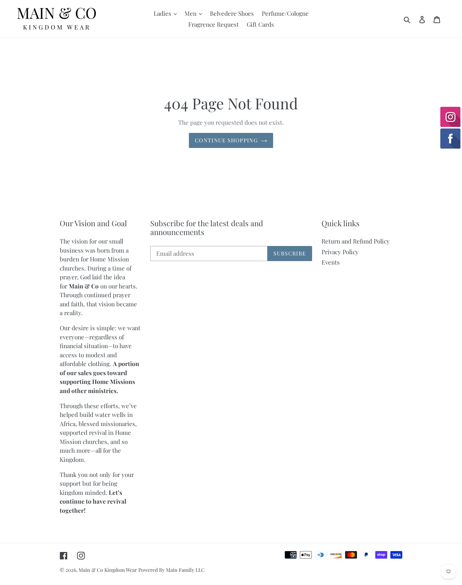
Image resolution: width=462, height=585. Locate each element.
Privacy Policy (340, 252)
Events (331, 262)
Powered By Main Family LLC (171, 569)
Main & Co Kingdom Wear (108, 569)
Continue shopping (226, 140)
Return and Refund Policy (356, 241)
